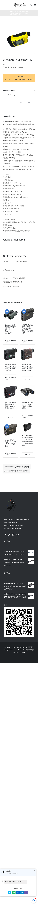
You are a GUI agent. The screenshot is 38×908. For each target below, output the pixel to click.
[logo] (19, 3)
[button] (19, 90)
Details (14, 340)
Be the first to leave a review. (13, 67)
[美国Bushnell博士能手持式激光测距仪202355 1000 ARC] (10, 354)
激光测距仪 (24, 471)
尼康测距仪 (18, 467)
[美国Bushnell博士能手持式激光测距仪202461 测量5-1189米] (27, 354)
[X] (13, 102)
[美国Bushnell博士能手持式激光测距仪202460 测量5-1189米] (10, 391)
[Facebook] (5, 102)
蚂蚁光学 (31, 647)
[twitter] (9, 535)
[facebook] (5, 535)
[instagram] (13, 535)
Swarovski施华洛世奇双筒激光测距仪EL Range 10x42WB (10, 329)
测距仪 (27, 467)
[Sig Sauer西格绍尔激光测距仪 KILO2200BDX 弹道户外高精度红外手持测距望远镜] (27, 427)
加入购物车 (8, 341)
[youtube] (18, 535)
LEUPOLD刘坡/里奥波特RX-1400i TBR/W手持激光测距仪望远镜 (27, 329)
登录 (9, 287)
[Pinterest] (21, 102)
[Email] (29, 102)
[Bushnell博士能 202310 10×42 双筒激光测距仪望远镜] (27, 391)
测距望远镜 (13, 471)
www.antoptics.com (14, 528)
